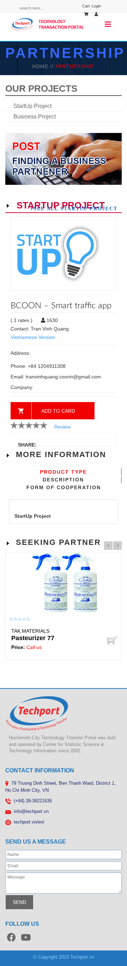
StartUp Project (32, 106)
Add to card (58, 411)
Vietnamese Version (33, 337)
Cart (86, 6)
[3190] (112, 640)
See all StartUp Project (75, 208)
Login (96, 6)
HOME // (43, 66)
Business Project (34, 117)
